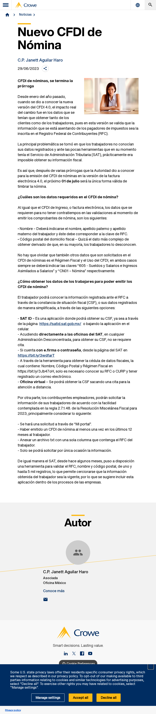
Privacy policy (13, 710)
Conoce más (54, 590)
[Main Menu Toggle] (6, 5)
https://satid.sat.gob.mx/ (60, 323)
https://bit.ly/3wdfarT (36, 355)
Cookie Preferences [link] (81, 663)
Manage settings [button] (48, 697)
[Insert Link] (90, 654)
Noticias (25, 14)
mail (45, 599)
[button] (150, 666)
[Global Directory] (137, 5)
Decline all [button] (108, 697)
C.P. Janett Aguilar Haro (40, 60)
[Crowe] (26, 5)
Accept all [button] (80, 697)
